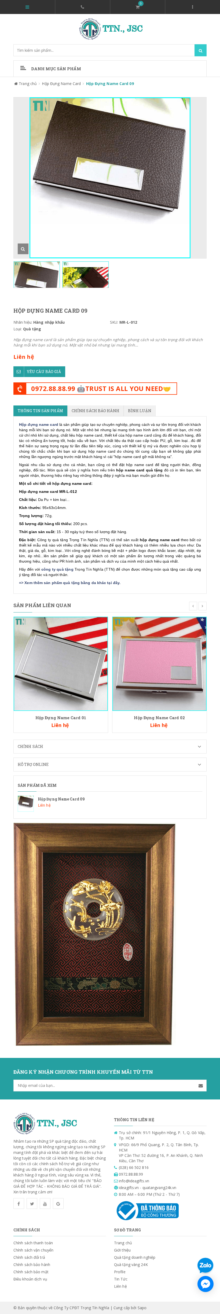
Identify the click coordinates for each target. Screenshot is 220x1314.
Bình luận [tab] (139, 410)
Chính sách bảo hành (31, 1264)
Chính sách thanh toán (33, 1242)
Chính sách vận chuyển (33, 1250)
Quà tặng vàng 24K (131, 1264)
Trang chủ (123, 1242)
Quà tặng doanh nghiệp (134, 1257)
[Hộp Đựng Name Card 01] (61, 663)
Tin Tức (120, 1279)
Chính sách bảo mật (31, 1271)
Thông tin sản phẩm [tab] (40, 410)
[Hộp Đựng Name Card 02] (159, 663)
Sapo (142, 1307)
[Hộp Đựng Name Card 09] (110, 804)
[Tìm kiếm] (201, 50)
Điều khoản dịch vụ (30, 1279)
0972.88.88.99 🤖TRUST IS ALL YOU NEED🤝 (101, 388)
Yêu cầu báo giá (44, 371)
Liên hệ (120, 1286)
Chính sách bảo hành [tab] (95, 410)
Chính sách (30, 746)
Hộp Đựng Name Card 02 (159, 717)
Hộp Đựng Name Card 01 (60, 717)
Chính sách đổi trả (29, 1257)
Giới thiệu (122, 1250)
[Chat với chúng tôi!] (205, 1284)
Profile (120, 1271)
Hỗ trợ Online (33, 764)
